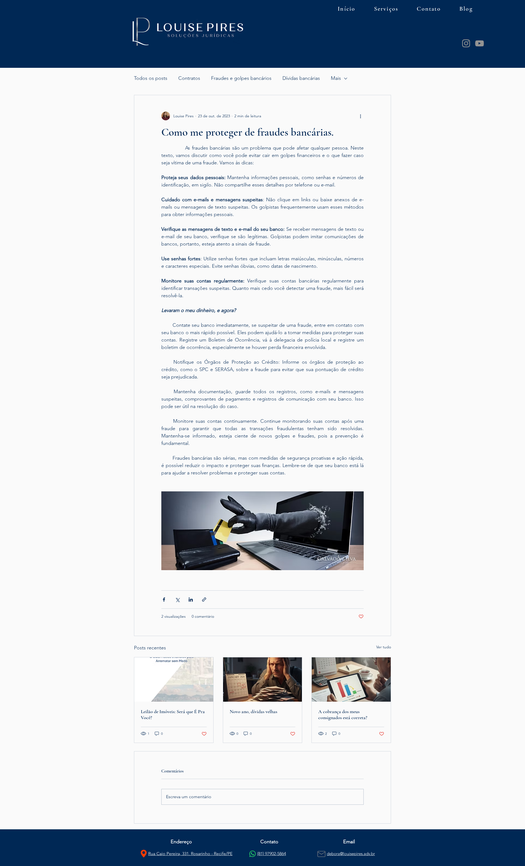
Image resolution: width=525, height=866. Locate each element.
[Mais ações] (360, 116)
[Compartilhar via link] (204, 599)
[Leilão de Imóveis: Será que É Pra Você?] (173, 679)
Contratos (189, 78)
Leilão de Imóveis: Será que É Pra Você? (173, 714)
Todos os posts (150, 78)
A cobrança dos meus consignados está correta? (342, 714)
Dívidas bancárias (301, 78)
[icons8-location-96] (144, 854)
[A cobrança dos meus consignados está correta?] (351, 679)
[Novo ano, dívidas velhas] (262, 679)
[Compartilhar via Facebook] (164, 599)
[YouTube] (479, 43)
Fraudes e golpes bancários (241, 78)
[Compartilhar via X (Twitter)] (177, 599)
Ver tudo (383, 647)
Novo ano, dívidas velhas (253, 711)
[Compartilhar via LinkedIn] (190, 599)
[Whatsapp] (252, 854)
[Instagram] (466, 43)
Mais (336, 78)
